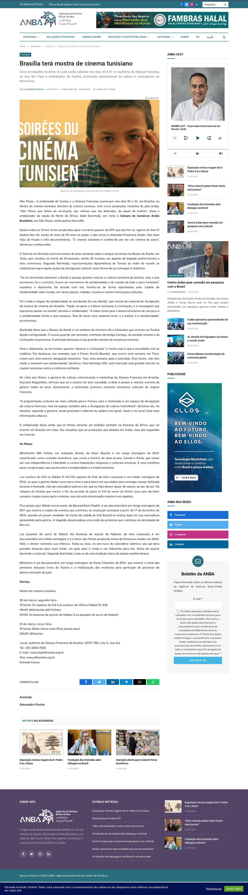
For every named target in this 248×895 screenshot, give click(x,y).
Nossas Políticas (29, 875)
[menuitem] (197, 37)
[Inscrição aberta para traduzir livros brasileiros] (137, 742)
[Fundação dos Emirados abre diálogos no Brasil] (89, 742)
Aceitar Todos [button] (233, 888)
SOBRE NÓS (27, 801)
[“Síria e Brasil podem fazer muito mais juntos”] (175, 190)
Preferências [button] (213, 888)
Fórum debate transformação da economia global (206, 355)
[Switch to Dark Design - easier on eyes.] (224, 37)
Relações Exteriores (61, 37)
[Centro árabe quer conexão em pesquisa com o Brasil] (175, 226)
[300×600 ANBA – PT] (215, 437)
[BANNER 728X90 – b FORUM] (162, 27)
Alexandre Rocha (34, 89)
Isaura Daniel (178, 292)
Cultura (25, 55)
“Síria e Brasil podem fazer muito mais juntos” (74, 4)
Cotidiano (163, 37)
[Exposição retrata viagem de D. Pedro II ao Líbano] (41, 742)
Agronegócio (176, 275)
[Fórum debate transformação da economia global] (175, 358)
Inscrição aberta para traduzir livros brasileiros (136, 761)
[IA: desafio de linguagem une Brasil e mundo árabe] (175, 341)
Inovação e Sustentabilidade (127, 37)
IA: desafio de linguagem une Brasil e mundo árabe (207, 338)
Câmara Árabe (91, 37)
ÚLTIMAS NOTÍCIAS (31, 4)
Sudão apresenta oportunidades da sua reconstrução (207, 321)
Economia (29, 37)
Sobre (185, 37)
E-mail (198, 598)
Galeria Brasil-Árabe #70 (106, 818)
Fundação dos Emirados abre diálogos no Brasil (84, 761)
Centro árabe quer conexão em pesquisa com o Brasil (205, 224)
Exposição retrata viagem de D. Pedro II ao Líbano (41, 761)
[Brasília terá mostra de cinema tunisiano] (89, 141)
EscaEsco (102, 875)
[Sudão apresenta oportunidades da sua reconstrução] (175, 323)
